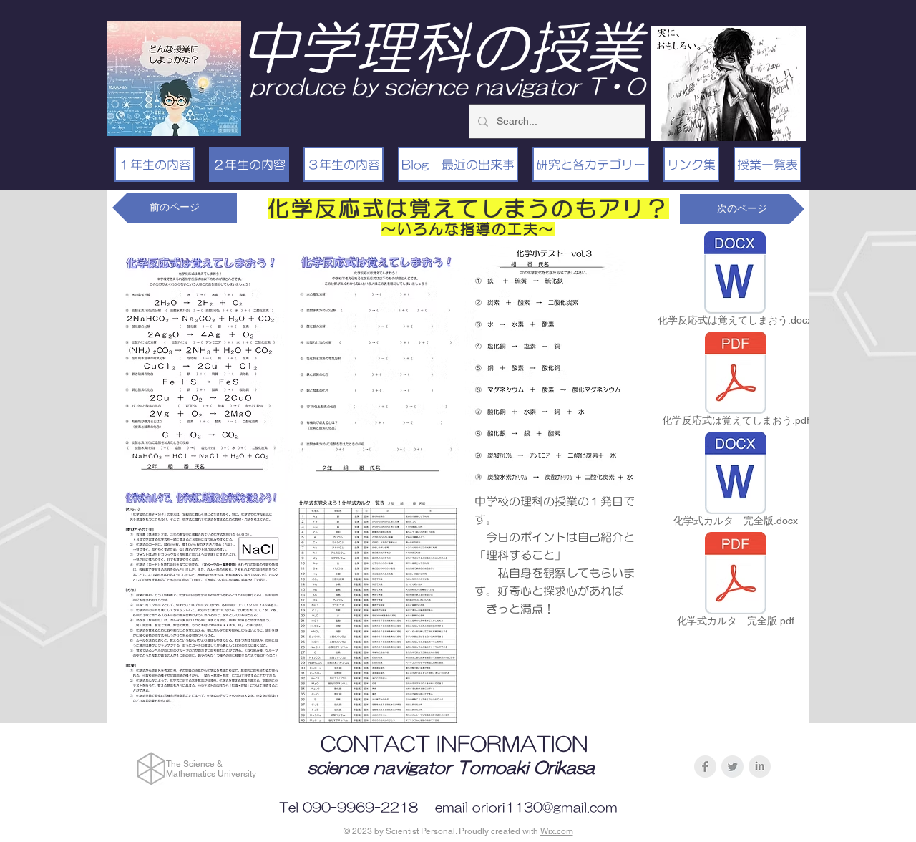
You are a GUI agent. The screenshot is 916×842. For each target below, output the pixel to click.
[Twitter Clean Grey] (732, 766)
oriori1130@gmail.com (545, 807)
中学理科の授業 (441, 47)
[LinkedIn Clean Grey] (760, 766)
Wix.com (556, 831)
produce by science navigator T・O (447, 86)
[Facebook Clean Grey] (705, 766)
